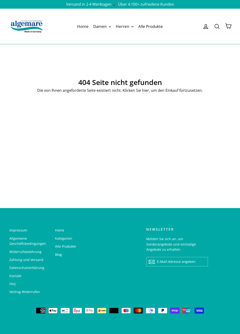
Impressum (18, 230)
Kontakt (15, 276)
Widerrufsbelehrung (25, 252)
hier (145, 90)
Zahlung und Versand (26, 259)
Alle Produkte (150, 26)
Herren (123, 26)
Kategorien (63, 238)
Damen (100, 26)
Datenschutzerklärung (26, 267)
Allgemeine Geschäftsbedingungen (27, 241)
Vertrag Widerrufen (24, 292)
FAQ (12, 284)
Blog (58, 254)
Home (83, 26)
